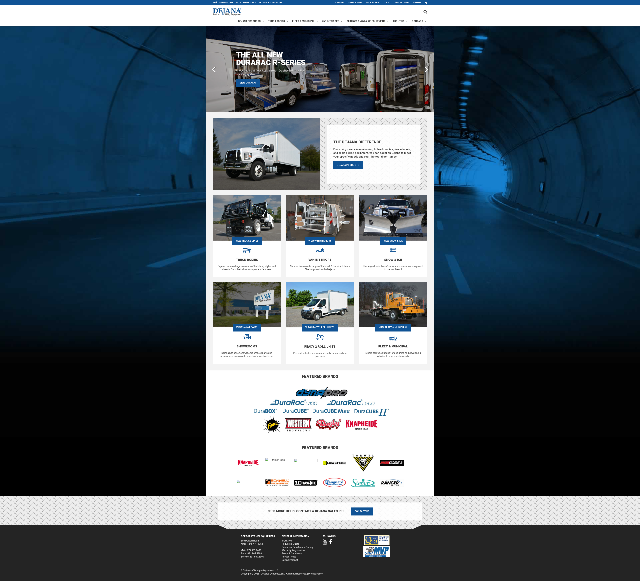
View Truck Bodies (247, 240)
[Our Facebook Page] (330, 543)
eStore (417, 2)
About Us (398, 21)
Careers (339, 2)
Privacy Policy (289, 556)
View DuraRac (248, 82)
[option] (320, 69)
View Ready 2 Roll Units (319, 327)
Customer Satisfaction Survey (297, 547)
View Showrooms (247, 327)
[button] (213, 69)
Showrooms (355, 2)
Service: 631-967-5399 (270, 2)
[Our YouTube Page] (324, 543)
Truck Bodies (276, 21)
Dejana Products (249, 21)
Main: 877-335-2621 (223, 2)
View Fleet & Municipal (393, 327)
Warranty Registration (293, 550)
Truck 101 (287, 540)
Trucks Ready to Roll (378, 2)
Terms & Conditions (292, 553)
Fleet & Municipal (303, 21)
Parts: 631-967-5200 (246, 2)
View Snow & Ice (393, 240)
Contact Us (362, 511)
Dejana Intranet (290, 560)
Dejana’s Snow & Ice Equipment (366, 21)
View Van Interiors (320, 240)
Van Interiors (330, 21)
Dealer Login (402, 2)
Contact (417, 21)
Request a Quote (290, 543)
